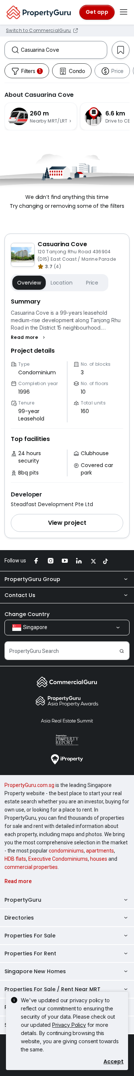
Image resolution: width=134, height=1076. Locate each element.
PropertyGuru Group (32, 579)
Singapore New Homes (35, 971)
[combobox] (64, 50)
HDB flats (15, 859)
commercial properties (31, 867)
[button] (29, 337)
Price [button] (92, 282)
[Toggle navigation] (123, 12)
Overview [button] (29, 282)
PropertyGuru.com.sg (29, 785)
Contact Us (19, 595)
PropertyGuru (22, 900)
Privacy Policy (69, 1025)
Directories (19, 917)
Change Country (27, 614)
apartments (100, 851)
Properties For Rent (30, 953)
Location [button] (62, 282)
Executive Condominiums (58, 859)
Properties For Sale (29, 935)
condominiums (66, 851)
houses (98, 859)
